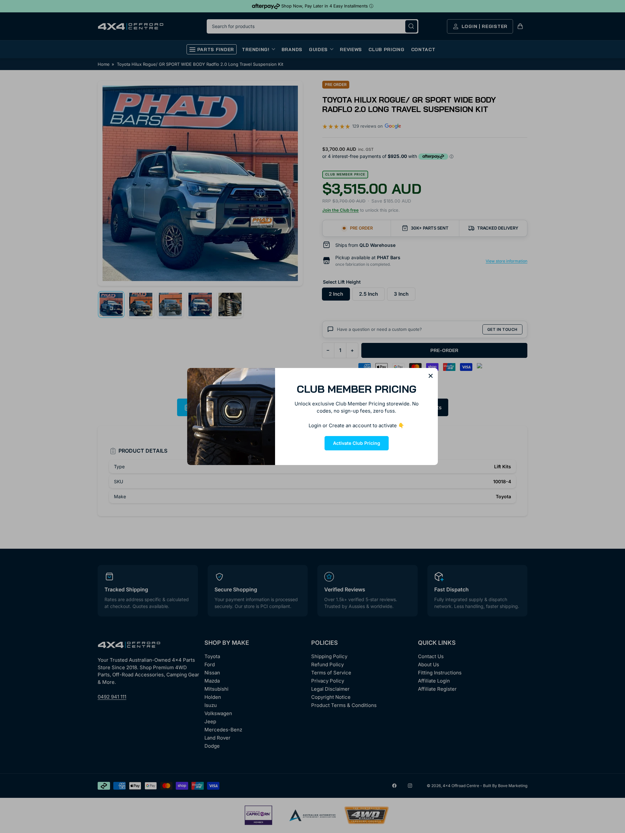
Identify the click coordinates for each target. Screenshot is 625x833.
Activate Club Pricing (356, 443)
